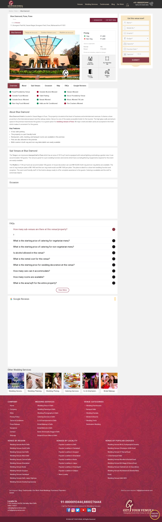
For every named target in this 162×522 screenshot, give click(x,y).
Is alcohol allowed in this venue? (29, 252)
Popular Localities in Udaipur (68, 471)
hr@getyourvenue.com (145, 490)
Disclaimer (13, 428)
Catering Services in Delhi (46, 417)
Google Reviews (80, 86)
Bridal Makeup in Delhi (45, 424)
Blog (113, 4)
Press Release (15, 424)
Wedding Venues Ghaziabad (19, 463)
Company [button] (13, 409)
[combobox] (136, 38)
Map (58, 86)
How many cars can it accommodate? (31, 271)
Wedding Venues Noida (18, 467)
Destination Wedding (93, 424)
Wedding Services (91, 4)
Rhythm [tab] (66, 32)
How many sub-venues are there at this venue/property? (40, 229)
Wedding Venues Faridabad (19, 474)
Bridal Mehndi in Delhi (44, 428)
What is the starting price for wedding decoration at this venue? (44, 265)
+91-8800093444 (140, 2)
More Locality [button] (63, 474)
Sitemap (13, 435)
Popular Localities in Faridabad (69, 448)
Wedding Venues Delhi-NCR (117, 478)
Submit (136, 60)
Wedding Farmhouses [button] (93, 405)
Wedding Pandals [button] (92, 413)
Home (12, 405)
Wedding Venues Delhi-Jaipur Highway (23, 478)
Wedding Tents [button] (91, 420)
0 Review (16, 23)
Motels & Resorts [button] (92, 417)
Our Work (120, 4)
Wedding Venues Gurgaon (19, 471)
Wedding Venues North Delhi (20, 444)
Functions (54, 490)
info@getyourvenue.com (16, 510)
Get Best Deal (111, 20)
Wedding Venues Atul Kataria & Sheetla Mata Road (123, 472)
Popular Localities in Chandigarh (70, 467)
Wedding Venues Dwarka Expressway (23, 482)
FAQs (67, 86)
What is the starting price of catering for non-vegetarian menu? (43, 246)
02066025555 (97, 20)
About (24, 86)
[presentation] (14, 57)
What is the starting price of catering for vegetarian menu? (41, 240)
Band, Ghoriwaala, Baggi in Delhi (48, 432)
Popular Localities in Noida (68, 459)
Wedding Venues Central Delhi (20, 459)
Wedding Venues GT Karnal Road (119, 452)
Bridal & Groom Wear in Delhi (47, 435)
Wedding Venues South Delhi (20, 448)
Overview (13, 86)
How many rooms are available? (28, 277)
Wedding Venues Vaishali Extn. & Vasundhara (123, 467)
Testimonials (104, 4)
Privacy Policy (14, 417)
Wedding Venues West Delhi (19, 456)
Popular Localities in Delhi (67, 444)
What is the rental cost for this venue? (31, 259)
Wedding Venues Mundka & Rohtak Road (122, 459)
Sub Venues (35, 86)
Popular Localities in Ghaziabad (69, 456)
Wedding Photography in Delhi (47, 413)
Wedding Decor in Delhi (45, 405)
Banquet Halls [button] (91, 409)
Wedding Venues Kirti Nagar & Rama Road (122, 463)
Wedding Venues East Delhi (19, 452)
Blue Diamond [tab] (16, 32)
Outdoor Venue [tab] (48, 32)
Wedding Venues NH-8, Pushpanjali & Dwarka (123, 444)
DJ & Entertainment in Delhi (46, 420)
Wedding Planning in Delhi (46, 409)
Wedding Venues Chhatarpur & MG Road (122, 448)
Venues (80, 4)
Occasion (48, 86)
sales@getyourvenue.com (17, 508)
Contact (12, 432)
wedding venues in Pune (65, 122)
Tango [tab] (31, 32)
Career (11, 493)
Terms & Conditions (16, 420)
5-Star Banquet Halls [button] (115, 456)
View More (62, 290)
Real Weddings (45, 490)
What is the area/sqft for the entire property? (35, 283)
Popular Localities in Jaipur (68, 463)
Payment (62, 490)
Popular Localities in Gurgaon (69, 452)
